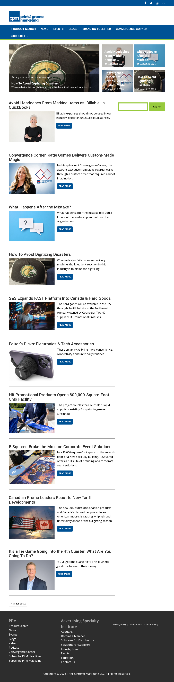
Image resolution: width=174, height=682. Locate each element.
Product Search (23, 29)
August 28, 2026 (22, 77)
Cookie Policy (151, 624)
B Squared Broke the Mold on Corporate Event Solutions (60, 446)
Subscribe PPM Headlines (25, 656)
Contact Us (68, 662)
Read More (64, 125)
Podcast (14, 647)
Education (67, 658)
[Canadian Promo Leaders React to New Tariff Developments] (32, 508)
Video (12, 643)
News (44, 29)
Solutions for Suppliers (75, 645)
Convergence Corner (131, 29)
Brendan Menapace (43, 77)
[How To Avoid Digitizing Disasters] (32, 260)
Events (58, 29)
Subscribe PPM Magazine (25, 660)
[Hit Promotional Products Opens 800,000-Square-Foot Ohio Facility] (32, 405)
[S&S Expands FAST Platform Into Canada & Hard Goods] (32, 304)
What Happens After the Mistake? (147, 56)
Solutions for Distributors (77, 640)
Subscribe (18, 36)
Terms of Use (135, 624)
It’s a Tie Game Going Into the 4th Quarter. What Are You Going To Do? (60, 553)
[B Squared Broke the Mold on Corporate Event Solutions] (32, 452)
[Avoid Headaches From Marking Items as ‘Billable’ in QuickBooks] (32, 113)
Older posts (19, 603)
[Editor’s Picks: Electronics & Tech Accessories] (32, 349)
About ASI (67, 631)
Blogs (73, 29)
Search (157, 107)
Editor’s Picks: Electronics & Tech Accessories (51, 344)
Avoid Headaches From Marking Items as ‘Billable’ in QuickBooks (57, 105)
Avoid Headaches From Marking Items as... (117, 56)
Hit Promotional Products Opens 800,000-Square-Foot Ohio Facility (59, 397)
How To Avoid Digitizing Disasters (146, 81)
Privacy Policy (119, 624)
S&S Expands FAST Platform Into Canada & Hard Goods (60, 298)
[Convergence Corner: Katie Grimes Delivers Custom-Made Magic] (32, 165)
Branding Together (96, 29)
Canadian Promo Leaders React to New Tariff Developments (50, 499)
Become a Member (73, 636)
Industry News (70, 649)
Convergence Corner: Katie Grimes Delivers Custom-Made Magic (61, 157)
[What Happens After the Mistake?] (32, 212)
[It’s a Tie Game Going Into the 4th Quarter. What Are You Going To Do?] (32, 561)
